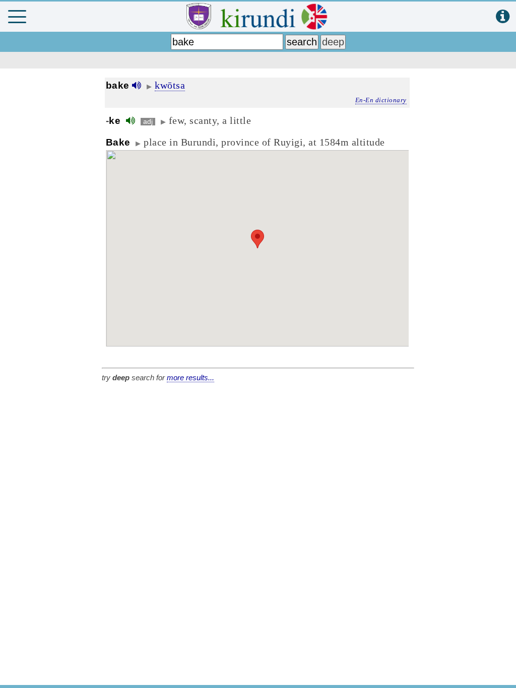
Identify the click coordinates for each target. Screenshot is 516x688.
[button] (257, 239)
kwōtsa (170, 85)
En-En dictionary (381, 100)
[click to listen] (136, 85)
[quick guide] (502, 17)
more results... (190, 377)
